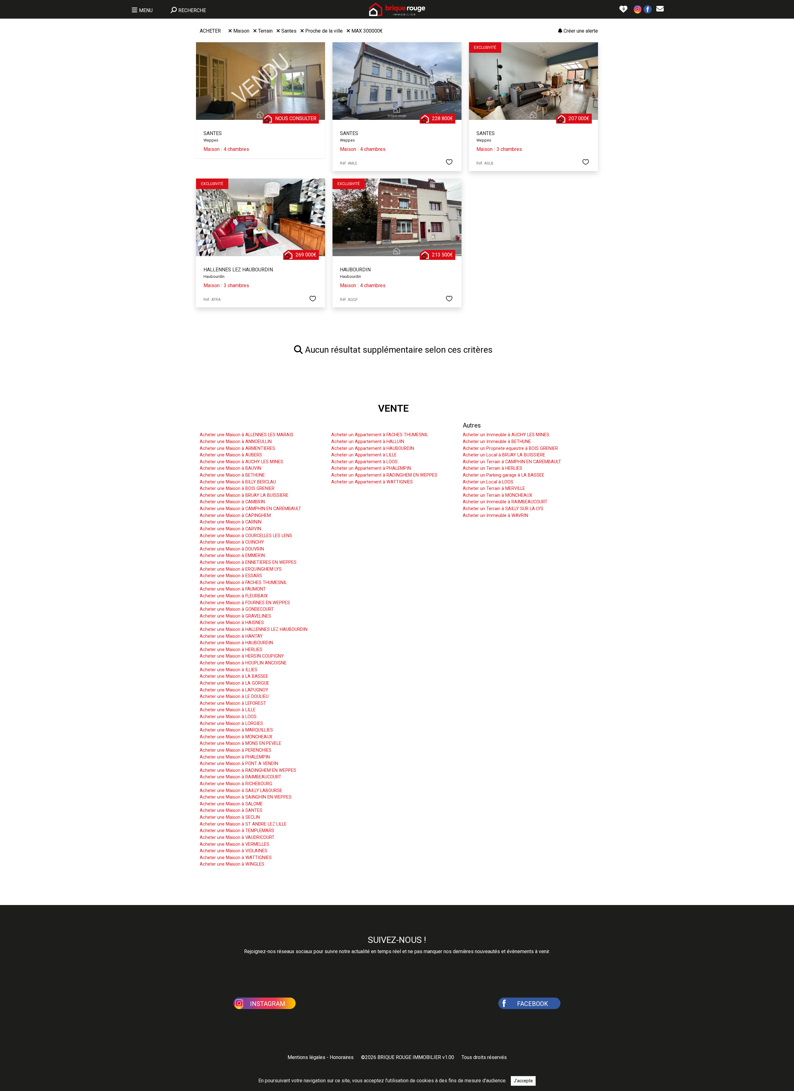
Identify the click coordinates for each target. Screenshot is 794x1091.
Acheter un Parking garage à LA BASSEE (503, 475)
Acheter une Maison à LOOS (228, 716)
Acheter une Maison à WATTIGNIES (236, 857)
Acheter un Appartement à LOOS (364, 461)
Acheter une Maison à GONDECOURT (237, 609)
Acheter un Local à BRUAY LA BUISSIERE (504, 455)
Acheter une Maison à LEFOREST (233, 703)
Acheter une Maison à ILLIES (228, 669)
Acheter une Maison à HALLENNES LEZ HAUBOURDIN (253, 629)
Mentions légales (306, 1057)
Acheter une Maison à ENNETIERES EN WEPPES (248, 562)
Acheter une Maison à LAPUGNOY (234, 690)
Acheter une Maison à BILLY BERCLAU (238, 482)
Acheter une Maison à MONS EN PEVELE (240, 743)
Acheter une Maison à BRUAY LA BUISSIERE (244, 495)
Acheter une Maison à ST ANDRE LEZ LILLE (243, 824)
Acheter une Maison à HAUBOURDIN (236, 642)
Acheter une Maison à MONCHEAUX (236, 737)
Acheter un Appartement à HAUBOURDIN (372, 448)
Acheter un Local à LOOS (488, 482)
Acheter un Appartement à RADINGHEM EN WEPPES (384, 475)
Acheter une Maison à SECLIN (230, 817)
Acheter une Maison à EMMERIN (232, 555)
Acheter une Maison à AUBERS (231, 455)
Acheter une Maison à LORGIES (231, 723)
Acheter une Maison (227, 425)
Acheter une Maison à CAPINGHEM (235, 515)
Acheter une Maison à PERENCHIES (235, 750)
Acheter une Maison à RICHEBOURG (236, 783)
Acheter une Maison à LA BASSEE (234, 676)
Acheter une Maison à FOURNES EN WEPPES (245, 602)
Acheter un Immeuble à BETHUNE (497, 441)
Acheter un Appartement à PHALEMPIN (371, 468)
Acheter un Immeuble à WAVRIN (495, 515)
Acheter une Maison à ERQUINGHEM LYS (241, 569)
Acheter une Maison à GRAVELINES (235, 616)
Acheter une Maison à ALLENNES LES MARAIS (246, 434)
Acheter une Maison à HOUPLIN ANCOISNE (243, 663)
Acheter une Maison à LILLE (228, 710)
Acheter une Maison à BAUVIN (230, 468)
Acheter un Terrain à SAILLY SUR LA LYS (503, 508)
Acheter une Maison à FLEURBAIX (234, 596)
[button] (638, 9)
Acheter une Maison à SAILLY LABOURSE (241, 790)
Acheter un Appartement (364, 425)
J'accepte (523, 1080)
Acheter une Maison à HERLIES (231, 649)
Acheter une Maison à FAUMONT (233, 589)
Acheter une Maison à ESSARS (231, 575)
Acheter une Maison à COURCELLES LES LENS (246, 535)
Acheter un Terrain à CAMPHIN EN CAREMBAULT (512, 461)
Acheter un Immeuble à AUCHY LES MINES (506, 434)
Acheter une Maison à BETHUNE (232, 475)
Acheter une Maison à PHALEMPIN (235, 757)
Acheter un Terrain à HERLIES (492, 468)
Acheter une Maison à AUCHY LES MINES (241, 461)
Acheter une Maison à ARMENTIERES (237, 448)
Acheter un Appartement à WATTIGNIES (372, 482)
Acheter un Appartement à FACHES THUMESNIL (379, 434)
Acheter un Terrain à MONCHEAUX (497, 495)
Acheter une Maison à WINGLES (232, 864)
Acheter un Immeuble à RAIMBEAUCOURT (505, 502)
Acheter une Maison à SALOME (231, 804)
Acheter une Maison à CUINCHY (232, 542)
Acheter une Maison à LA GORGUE (234, 683)
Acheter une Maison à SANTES (231, 810)
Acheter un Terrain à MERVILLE (494, 488)
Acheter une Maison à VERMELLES (234, 844)
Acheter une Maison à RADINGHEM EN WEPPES (248, 770)
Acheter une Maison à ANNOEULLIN (236, 441)
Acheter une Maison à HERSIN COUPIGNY (242, 656)
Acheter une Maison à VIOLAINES (233, 850)
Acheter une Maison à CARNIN (230, 522)
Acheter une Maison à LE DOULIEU (234, 696)
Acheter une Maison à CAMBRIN (232, 502)
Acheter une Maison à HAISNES (232, 622)
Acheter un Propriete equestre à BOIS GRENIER (510, 448)
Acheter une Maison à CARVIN (230, 529)
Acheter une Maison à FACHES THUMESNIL (243, 582)
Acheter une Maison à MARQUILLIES (236, 730)
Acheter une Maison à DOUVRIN (232, 549)
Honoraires (342, 1057)
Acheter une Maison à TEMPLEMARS (237, 830)
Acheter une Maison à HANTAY (231, 636)
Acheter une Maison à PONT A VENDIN (239, 763)
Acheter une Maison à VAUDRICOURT (237, 837)
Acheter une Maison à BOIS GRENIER (237, 488)
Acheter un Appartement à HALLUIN (367, 441)
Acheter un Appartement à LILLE (364, 455)
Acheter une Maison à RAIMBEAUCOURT (240, 777)
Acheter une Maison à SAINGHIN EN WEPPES (246, 797)
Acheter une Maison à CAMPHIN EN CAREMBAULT (250, 508)
